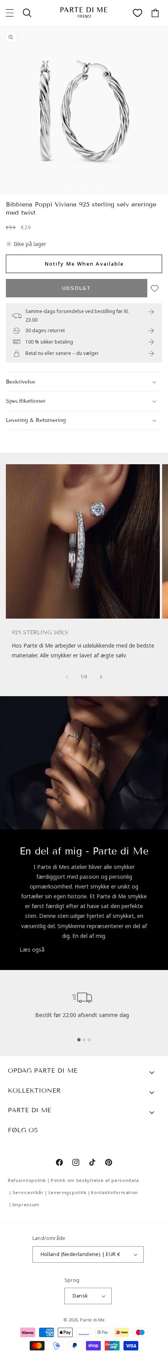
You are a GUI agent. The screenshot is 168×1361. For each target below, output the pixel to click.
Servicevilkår (28, 1192)
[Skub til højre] (101, 188)
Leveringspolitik (67, 1192)
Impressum (26, 1204)
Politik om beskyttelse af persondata (95, 1180)
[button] (9, 13)
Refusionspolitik (27, 1180)
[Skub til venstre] (66, 188)
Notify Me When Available (84, 263)
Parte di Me (92, 1320)
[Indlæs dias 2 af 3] (84, 1039)
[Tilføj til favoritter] (154, 288)
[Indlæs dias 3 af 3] (89, 1039)
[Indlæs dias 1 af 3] (78, 1039)
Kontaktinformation (114, 1192)
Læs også (32, 949)
